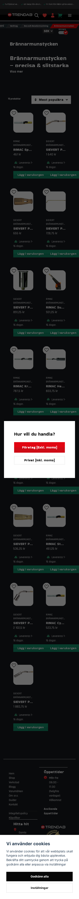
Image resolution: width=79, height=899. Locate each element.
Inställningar (39, 888)
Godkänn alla (40, 876)
